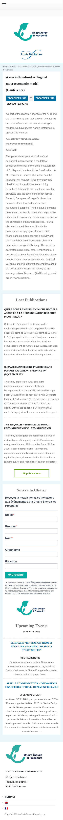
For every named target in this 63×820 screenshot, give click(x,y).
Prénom (10, 526)
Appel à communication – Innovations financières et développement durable (31, 685)
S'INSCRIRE (16, 575)
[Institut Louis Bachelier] (31, 54)
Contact (10, 797)
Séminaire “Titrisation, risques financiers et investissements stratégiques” (31, 646)
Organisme (12, 549)
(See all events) (31, 631)
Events (13, 66)
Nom (8, 538)
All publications (32, 473)
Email (9, 514)
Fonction (11, 561)
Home (5, 66)
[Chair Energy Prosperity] (31, 31)
